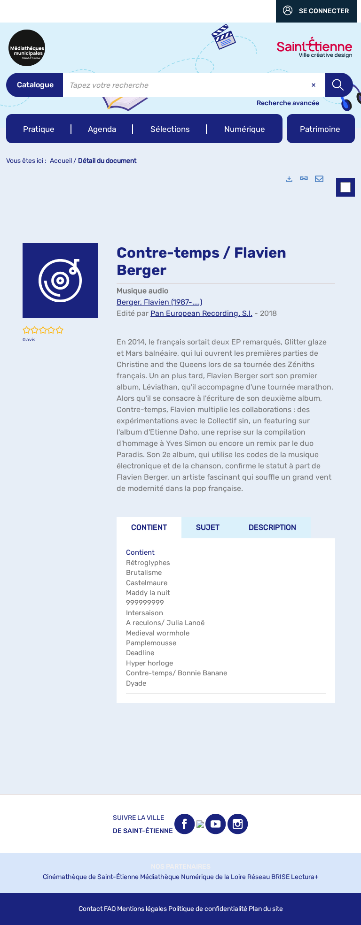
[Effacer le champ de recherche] (314, 85)
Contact (90, 909)
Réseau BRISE (268, 877)
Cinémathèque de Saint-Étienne (91, 877)
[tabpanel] (180, 480)
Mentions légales (142, 909)
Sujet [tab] (208, 527)
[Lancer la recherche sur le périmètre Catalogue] (339, 85)
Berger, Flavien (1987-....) (159, 302)
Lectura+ (305, 877)
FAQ (110, 909)
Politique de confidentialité (207, 909)
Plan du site (266, 909)
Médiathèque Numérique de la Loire (193, 877)
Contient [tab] (149, 527)
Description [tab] (272, 527)
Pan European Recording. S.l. (201, 313)
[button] (38, 128)
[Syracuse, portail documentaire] (26, 48)
